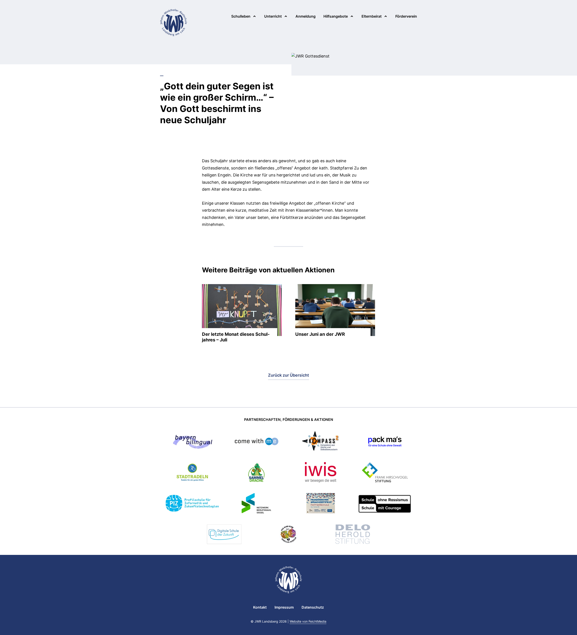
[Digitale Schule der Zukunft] (224, 535)
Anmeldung (305, 16)
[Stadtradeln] (192, 473)
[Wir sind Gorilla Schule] (288, 535)
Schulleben (240, 16)
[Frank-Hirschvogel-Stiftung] (385, 473)
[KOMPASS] (320, 442)
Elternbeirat (372, 16)
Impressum (284, 607)
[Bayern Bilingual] (192, 442)
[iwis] (320, 473)
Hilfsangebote (335, 16)
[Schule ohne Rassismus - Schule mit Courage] (384, 504)
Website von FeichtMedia (308, 621)
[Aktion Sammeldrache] (256, 473)
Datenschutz (313, 607)
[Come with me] (256, 442)
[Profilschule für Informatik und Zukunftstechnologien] (192, 504)
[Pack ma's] (384, 442)
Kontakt (260, 607)
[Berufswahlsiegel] (256, 504)
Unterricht (273, 16)
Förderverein (406, 16)
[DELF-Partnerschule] (320, 504)
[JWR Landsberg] (173, 22)
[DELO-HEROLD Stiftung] (352, 535)
